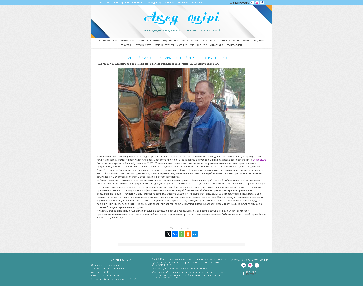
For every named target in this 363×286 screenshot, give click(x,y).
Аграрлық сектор (143, 45)
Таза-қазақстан (190, 40)
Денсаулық (126, 45)
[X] (168, 234)
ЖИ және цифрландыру (148, 40)
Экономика (224, 40)
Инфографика (217, 45)
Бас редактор (153, 2)
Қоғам (204, 40)
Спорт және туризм (164, 45)
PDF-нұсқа (183, 2)
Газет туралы (121, 2)
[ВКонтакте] (175, 234)
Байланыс (197, 2)
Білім (212, 40)
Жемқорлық (258, 40)
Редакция (137, 2)
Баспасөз (169, 2)
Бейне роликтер (234, 45)
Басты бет (105, 2)
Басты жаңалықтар (108, 40)
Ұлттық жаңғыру (241, 40)
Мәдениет (182, 45)
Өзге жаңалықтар (198, 45)
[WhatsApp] (181, 234)
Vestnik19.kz (259, 159)
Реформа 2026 (127, 40)
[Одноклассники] (188, 234)
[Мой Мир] (195, 234)
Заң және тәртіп (171, 40)
